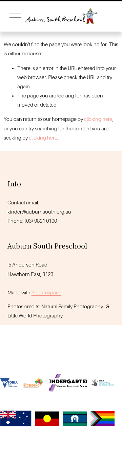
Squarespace (46, 292)
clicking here (98, 119)
